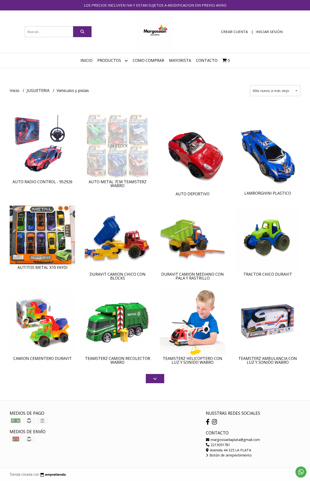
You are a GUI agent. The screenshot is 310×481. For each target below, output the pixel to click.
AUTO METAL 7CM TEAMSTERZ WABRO (118, 183)
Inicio (86, 60)
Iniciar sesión (269, 31)
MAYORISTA (180, 60)
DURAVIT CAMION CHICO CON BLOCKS (118, 276)
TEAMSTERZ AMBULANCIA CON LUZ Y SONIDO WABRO (267, 360)
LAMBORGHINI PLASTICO (267, 193)
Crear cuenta (234, 31)
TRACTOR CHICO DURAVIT (267, 274)
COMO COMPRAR (148, 60)
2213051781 (220, 444)
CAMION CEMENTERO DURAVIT (42, 358)
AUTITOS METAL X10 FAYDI (42, 267)
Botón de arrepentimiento (230, 455)
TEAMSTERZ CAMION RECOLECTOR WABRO (117, 360)
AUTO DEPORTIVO (192, 194)
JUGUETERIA (38, 90)
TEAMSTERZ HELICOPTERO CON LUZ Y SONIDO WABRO (192, 360)
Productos (109, 60)
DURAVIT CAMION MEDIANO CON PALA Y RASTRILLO (192, 276)
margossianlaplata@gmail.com (235, 439)
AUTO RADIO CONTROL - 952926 (42, 181)
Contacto (206, 60)
